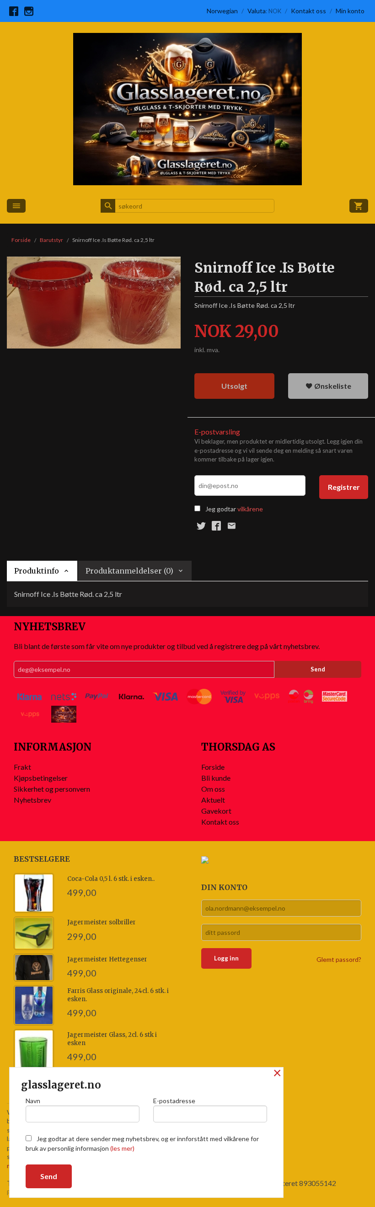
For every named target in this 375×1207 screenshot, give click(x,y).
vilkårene (250, 509)
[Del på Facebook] (216, 525)
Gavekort (216, 810)
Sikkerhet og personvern (52, 788)
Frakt (22, 766)
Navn (33, 1101)
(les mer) (122, 1148)
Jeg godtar (220, 509)
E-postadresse (174, 1101)
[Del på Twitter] (201, 525)
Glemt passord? (338, 959)
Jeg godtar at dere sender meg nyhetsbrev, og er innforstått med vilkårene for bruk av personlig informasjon (142, 1143)
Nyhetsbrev (32, 799)
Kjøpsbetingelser (41, 777)
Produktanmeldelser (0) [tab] (129, 570)
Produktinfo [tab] (36, 570)
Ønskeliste (332, 385)
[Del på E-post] (231, 525)
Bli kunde (215, 777)
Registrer (344, 487)
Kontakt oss (220, 821)
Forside (21, 239)
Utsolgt (234, 385)
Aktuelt (213, 799)
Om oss (213, 788)
